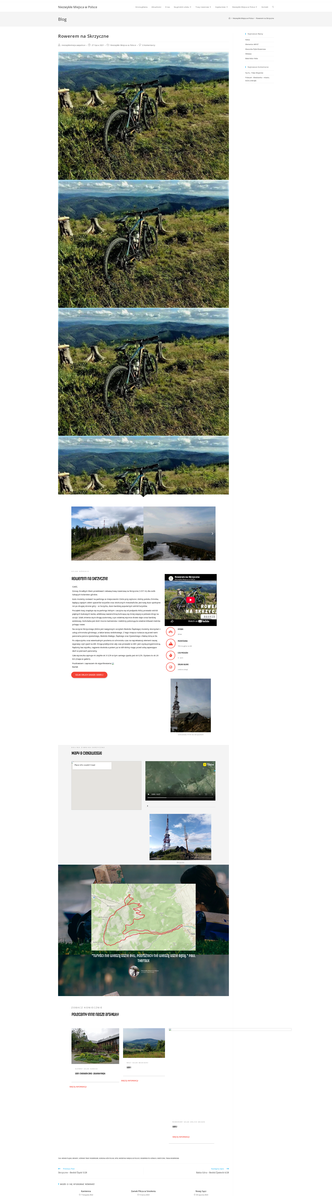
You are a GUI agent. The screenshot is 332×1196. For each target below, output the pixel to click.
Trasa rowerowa (172, 1158)
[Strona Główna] (229, 18)
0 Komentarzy (148, 45)
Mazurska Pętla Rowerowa (255, 49)
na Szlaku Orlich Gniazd (147, 972)
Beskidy (75, 1158)
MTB (116, 1158)
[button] (74, 533)
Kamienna (86, 1191)
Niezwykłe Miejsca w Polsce (77, 7)
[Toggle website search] (273, 7)
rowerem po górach (148, 1158)
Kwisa (247, 39)
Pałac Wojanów (257, 73)
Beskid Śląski (67, 1158)
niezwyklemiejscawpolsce (73, 45)
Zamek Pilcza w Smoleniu (143, 1191)
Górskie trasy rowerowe (88, 1158)
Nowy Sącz (201, 1191)
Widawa (248, 54)
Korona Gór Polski (106, 1158)
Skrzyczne (161, 1158)
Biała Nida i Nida (251, 58)
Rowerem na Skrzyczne (265, 18)
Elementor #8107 (251, 44)
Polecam (248, 77)
